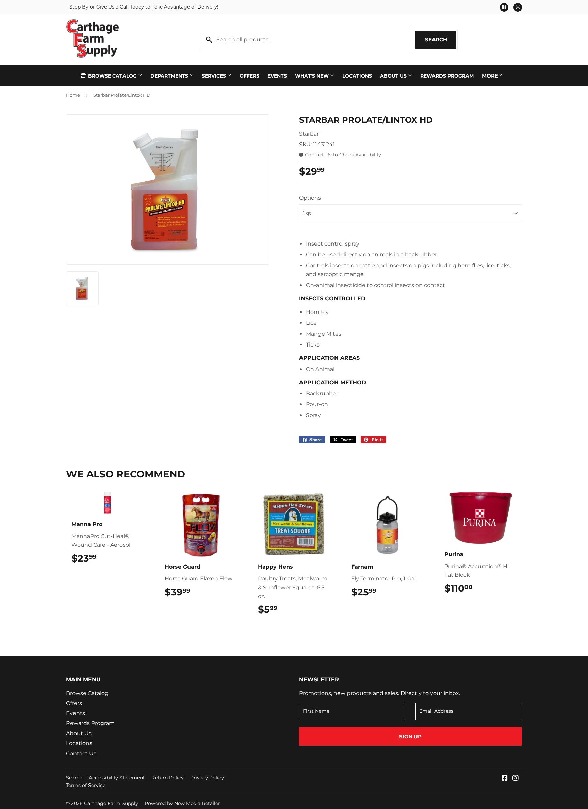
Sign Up (410, 736)
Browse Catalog (112, 76)
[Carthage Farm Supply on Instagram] (515, 778)
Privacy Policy (207, 777)
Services (214, 76)
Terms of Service (85, 785)
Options (310, 198)
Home (73, 95)
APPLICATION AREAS (329, 358)
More (490, 75)
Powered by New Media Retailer (182, 803)
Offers (249, 76)
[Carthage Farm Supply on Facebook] (505, 778)
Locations (357, 76)
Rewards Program (447, 76)
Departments (170, 76)
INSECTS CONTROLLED (332, 298)
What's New (312, 76)
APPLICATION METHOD (332, 382)
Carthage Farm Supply (111, 803)
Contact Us (81, 753)
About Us (394, 76)
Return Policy (167, 777)
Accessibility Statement (117, 777)
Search (440, 39)
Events (277, 76)
